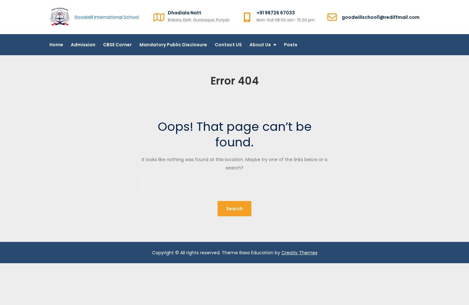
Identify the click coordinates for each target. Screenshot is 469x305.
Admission (83, 44)
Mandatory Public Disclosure (173, 44)
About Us (260, 44)
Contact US (228, 44)
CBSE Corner (117, 44)
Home (56, 44)
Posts (290, 44)
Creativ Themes (299, 252)
